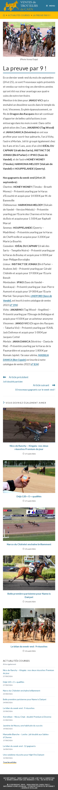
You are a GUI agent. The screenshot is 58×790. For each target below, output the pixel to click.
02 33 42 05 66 (47, 780)
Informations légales (14, 786)
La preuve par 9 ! (42, 15)
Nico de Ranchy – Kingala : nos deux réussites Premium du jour (29, 447)
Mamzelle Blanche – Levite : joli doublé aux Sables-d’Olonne (26, 736)
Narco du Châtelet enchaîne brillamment (29, 544)
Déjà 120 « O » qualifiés (29, 496)
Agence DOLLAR (29, 788)
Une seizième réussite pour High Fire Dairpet (23, 754)
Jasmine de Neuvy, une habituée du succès (23, 725)
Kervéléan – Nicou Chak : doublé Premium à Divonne (27, 716)
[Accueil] (4, 15)
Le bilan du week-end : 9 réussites (29, 646)
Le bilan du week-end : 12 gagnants (19, 746)
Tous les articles (9, 762)
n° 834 (34, 364)
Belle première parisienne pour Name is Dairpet (29, 595)
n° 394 (13, 305)
